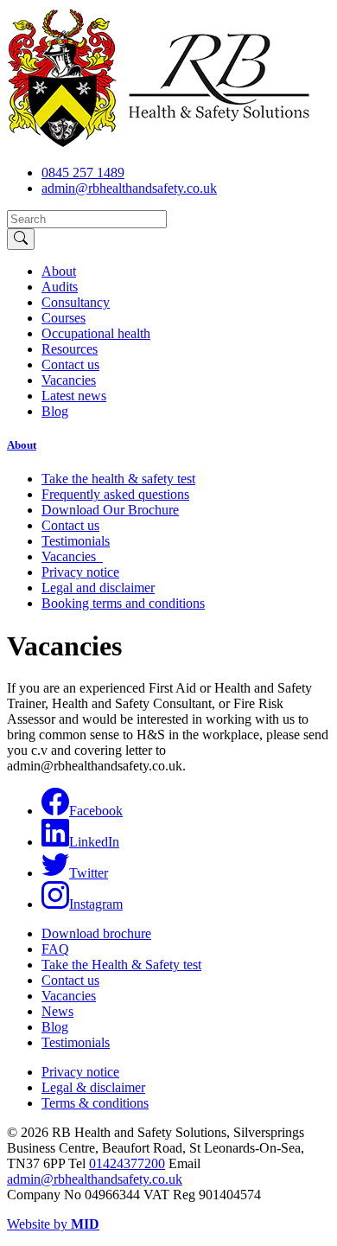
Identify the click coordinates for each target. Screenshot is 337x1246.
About (58, 271)
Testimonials (75, 541)
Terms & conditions (95, 1103)
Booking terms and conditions (123, 603)
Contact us (70, 364)
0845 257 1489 (82, 172)
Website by (53, 1224)
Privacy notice (80, 572)
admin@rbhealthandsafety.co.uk (129, 188)
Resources (69, 349)
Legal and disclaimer (98, 587)
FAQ (55, 949)
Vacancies (68, 380)
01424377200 (127, 1163)
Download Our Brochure (110, 509)
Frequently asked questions (115, 494)
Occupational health (95, 333)
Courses (63, 317)
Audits (59, 286)
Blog (54, 411)
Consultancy (75, 302)
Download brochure (96, 933)
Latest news (73, 395)
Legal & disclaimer (93, 1087)
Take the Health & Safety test (121, 964)
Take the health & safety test (118, 478)
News (57, 1011)
